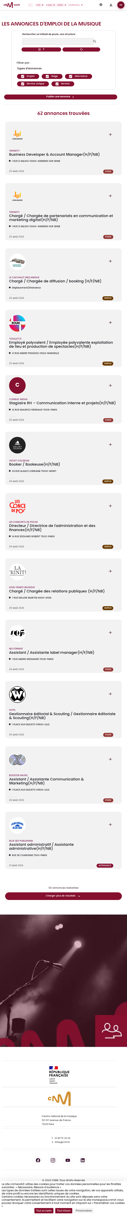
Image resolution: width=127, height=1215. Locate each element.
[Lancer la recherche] (95, 41)
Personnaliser (84, 1210)
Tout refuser (64, 1210)
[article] (63, 148)
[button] (101, 5)
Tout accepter (44, 1210)
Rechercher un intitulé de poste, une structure (48, 34)
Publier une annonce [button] (58, 97)
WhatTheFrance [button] (74, 5)
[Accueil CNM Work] (12, 5)
